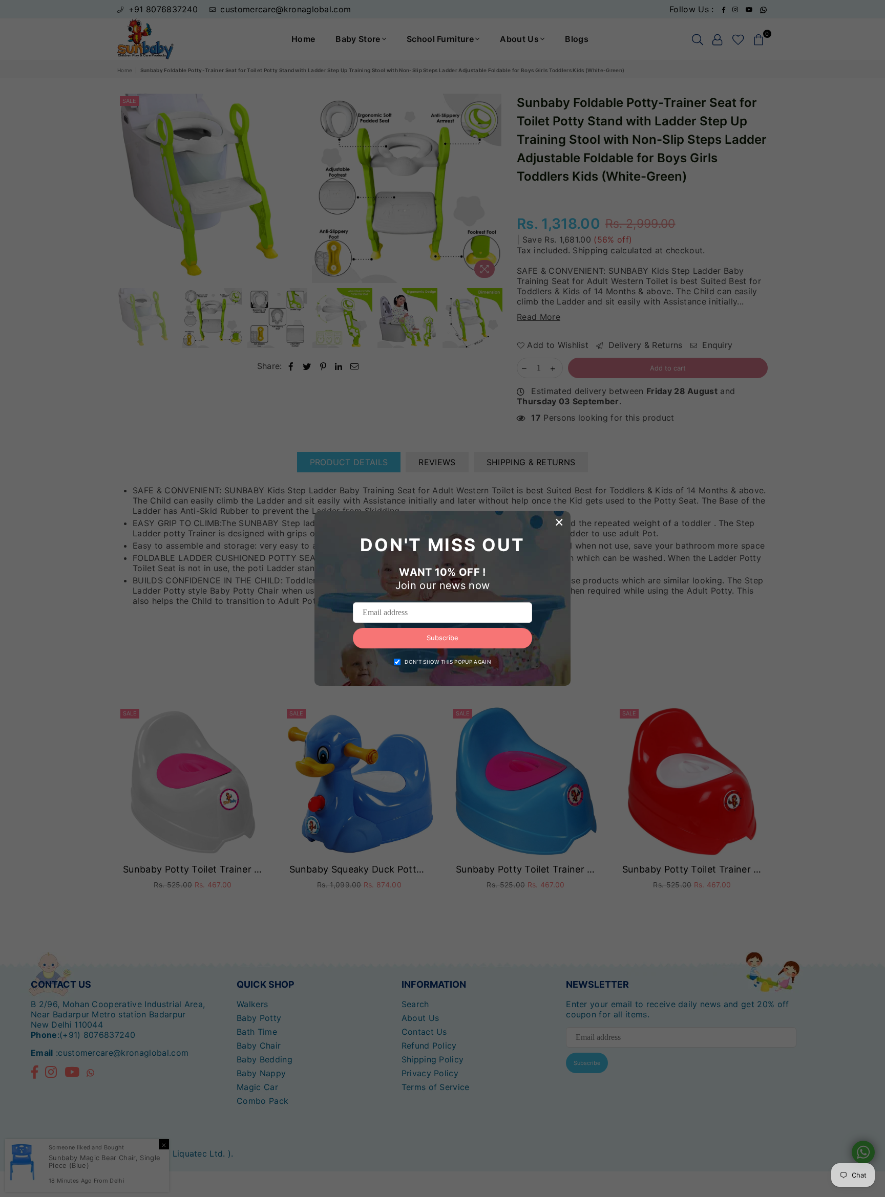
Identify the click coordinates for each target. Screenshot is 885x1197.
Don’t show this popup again (448, 662)
